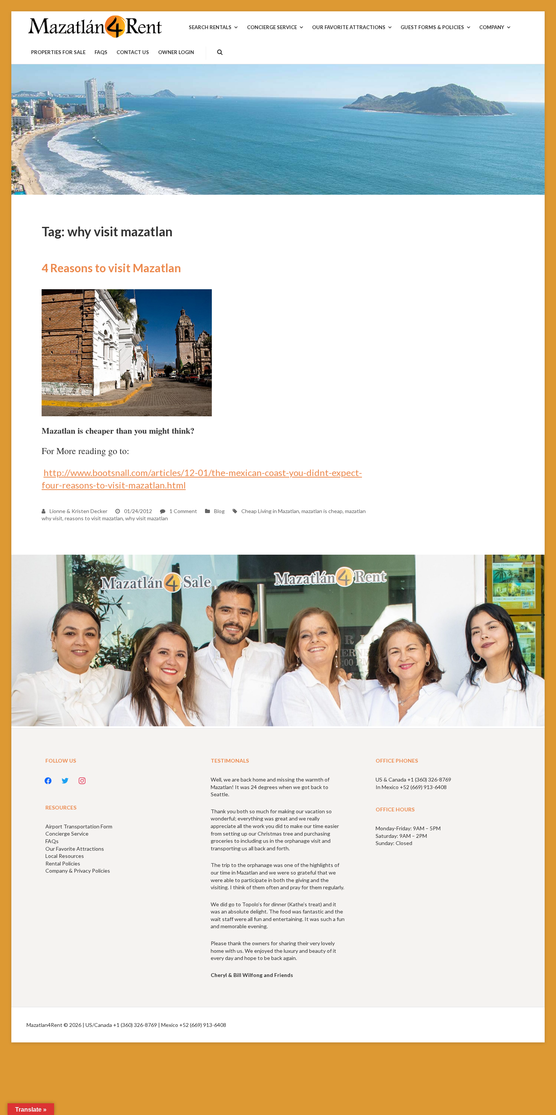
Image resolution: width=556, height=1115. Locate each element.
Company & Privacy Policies (77, 870)
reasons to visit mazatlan (94, 518)
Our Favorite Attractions (74, 848)
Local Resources (64, 856)
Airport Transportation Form (78, 826)
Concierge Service (67, 833)
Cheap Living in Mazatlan (270, 511)
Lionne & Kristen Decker (77, 511)
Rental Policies (62, 863)
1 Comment (182, 511)
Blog (219, 511)
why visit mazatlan (146, 518)
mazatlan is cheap (322, 511)
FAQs (52, 841)
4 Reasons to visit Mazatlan (111, 267)
